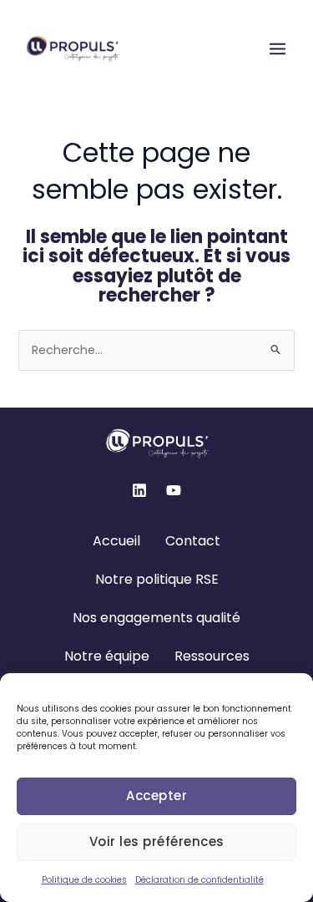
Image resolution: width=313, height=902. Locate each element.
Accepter (156, 795)
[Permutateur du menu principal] (277, 49)
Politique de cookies (84, 880)
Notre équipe (106, 656)
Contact (192, 540)
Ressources (212, 656)
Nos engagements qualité (156, 617)
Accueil (116, 540)
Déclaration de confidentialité (199, 880)
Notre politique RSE (157, 579)
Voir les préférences (157, 841)
